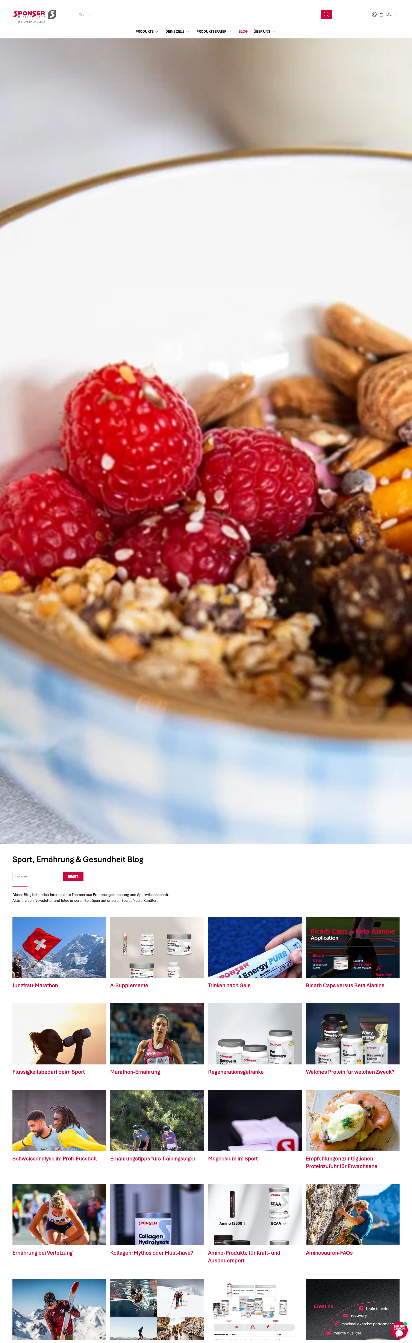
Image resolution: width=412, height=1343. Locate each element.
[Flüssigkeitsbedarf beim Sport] (59, 1033)
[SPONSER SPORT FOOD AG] (34, 14)
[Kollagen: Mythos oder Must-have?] (157, 1214)
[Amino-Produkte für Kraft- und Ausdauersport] (255, 1214)
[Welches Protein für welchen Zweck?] (353, 1033)
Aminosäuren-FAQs (329, 1252)
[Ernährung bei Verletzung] (59, 1214)
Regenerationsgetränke (236, 1072)
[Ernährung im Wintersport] (59, 1309)
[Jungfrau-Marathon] (59, 947)
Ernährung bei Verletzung (42, 1252)
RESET (73, 877)
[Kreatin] (353, 1309)
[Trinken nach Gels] (255, 947)
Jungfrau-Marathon (35, 985)
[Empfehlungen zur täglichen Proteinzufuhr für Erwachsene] (353, 1120)
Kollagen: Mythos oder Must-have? (151, 1252)
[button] (392, 14)
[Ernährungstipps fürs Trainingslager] (157, 1120)
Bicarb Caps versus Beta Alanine (345, 985)
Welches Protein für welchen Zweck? (350, 1072)
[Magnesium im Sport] (255, 1120)
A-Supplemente (129, 985)
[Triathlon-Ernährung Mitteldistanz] (255, 1309)
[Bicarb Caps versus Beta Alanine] (353, 947)
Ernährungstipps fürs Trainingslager (152, 1158)
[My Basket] (381, 14)
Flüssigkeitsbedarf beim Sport (48, 1072)
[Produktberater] (157, 1309)
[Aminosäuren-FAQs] (353, 1214)
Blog (243, 31)
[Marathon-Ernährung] (157, 1033)
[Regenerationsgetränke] (255, 1033)
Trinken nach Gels (229, 985)
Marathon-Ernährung (135, 1072)
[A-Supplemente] (157, 947)
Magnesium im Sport (233, 1158)
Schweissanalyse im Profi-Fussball (54, 1158)
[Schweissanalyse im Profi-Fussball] (59, 1120)
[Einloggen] (374, 14)
